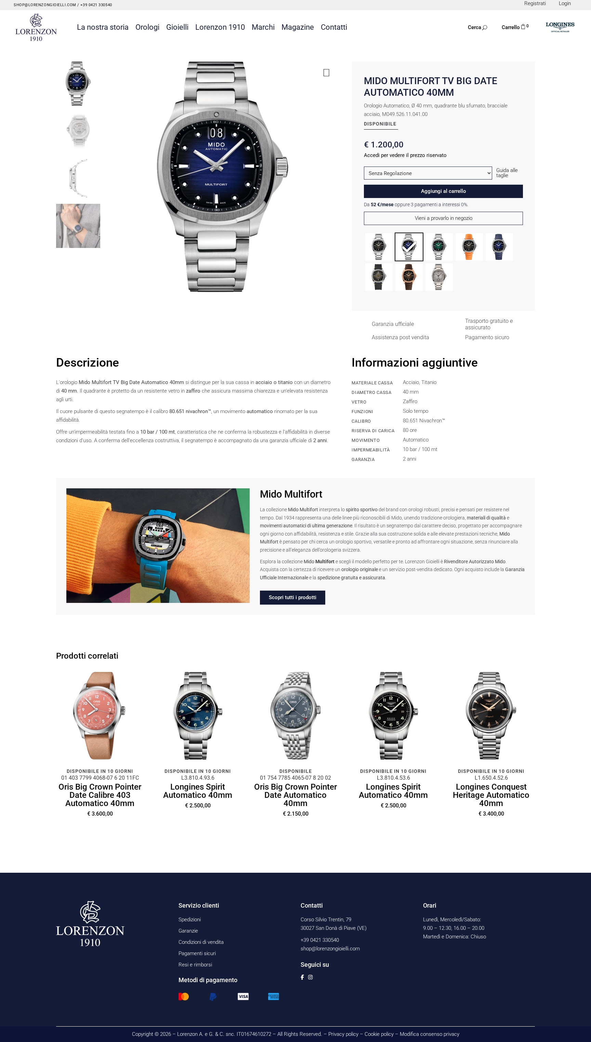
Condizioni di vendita (201, 942)
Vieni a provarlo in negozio (443, 218)
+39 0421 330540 (95, 5)
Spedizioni (190, 919)
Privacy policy (343, 1034)
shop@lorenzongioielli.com (45, 5)
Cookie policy (379, 1034)
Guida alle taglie (507, 173)
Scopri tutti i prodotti (292, 597)
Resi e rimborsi (195, 965)
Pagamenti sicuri (197, 953)
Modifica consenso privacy (429, 1034)
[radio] (379, 247)
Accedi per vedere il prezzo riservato (405, 155)
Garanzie (188, 931)
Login (565, 3)
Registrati (535, 3)
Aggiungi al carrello (443, 191)
